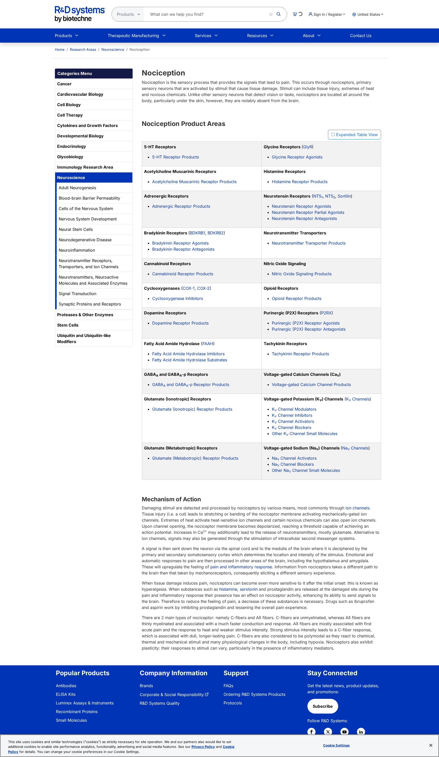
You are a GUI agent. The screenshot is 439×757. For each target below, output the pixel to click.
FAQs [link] (228, 685)
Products (63, 35)
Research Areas (83, 49)
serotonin (249, 589)
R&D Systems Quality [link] (160, 703)
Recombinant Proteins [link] (77, 711)
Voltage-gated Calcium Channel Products (311, 384)
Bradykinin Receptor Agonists (180, 243)
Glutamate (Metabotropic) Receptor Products (195, 458)
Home (60, 49)
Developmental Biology (80, 135)
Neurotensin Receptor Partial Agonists (308, 212)
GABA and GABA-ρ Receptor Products (190, 384)
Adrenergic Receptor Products (181, 206)
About (308, 35)
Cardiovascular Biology (80, 94)
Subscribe (323, 706)
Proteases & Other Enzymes (85, 314)
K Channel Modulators (294, 409)
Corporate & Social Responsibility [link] (172, 694)
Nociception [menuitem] (140, 49)
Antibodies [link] (66, 685)
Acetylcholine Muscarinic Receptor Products (194, 181)
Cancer (64, 83)
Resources (257, 35)
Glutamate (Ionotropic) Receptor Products (192, 409)
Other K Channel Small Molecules (304, 433)
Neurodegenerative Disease (85, 239)
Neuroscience (112, 49)
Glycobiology (70, 156)
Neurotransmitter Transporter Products (309, 243)
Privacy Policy (203, 747)
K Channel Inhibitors (292, 415)
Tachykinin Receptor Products (300, 353)
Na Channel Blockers (293, 464)
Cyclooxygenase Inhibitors (177, 298)
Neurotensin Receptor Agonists (301, 206)
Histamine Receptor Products (299, 181)
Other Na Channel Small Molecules (306, 470)
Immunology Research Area (85, 167)
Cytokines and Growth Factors (87, 125)
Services (203, 35)
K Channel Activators (293, 421)
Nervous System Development (88, 218)
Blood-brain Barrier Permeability (89, 198)
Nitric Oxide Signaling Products (302, 273)
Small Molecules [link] (71, 720)
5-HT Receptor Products (175, 156)
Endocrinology (71, 146)
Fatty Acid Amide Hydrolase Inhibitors (188, 353)
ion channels (357, 507)
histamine (228, 589)
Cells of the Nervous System (86, 208)
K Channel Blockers (291, 427)
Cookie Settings (336, 745)
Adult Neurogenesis (77, 187)
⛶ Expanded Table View (354, 134)
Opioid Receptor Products (296, 298)
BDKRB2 (216, 232)
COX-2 (203, 288)
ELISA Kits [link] (65, 694)
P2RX (326, 312)
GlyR (307, 146)
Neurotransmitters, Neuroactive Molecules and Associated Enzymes (93, 280)
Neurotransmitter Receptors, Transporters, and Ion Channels (88, 263)
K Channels (358, 398)
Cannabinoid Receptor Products (182, 273)
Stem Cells (68, 325)
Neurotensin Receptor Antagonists (304, 218)
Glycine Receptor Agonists (297, 156)
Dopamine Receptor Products (180, 323)
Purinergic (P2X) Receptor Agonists (306, 323)
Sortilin (344, 196)
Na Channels (355, 447)
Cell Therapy (70, 115)
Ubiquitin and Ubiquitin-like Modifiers (84, 338)
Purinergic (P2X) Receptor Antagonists (309, 329)
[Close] (430, 745)
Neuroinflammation (77, 250)
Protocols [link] (233, 702)
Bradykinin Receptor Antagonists (183, 249)
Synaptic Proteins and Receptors (90, 304)
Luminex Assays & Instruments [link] (85, 702)
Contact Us (360, 35)
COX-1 (189, 288)
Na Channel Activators (294, 458)
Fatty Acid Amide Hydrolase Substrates (189, 359)
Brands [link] (146, 685)
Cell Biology (69, 104)
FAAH (207, 343)
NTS (318, 196)
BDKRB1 (197, 232)
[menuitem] (60, 49)
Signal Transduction (77, 293)
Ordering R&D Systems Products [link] (254, 694)
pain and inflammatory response (241, 566)
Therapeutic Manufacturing (133, 35)
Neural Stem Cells (76, 229)
